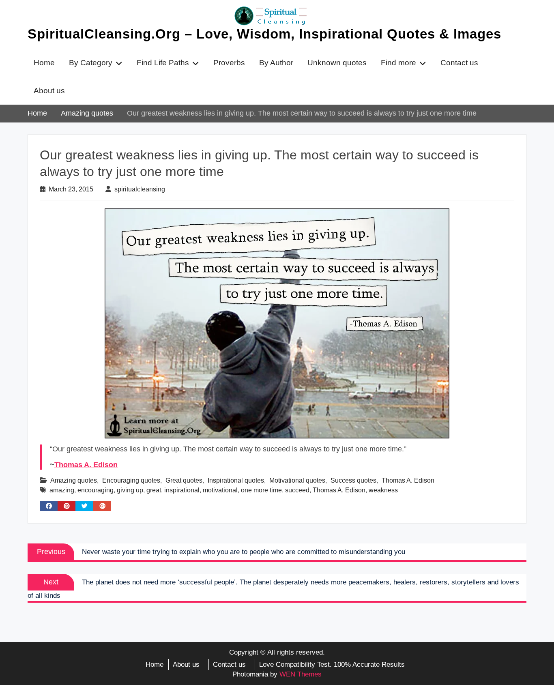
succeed (297, 490)
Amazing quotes (73, 480)
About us (49, 90)
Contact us (459, 62)
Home (44, 62)
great (153, 490)
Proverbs (229, 62)
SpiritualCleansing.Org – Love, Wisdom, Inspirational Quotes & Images (264, 33)
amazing (61, 490)
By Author (276, 62)
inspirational (182, 490)
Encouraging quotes (131, 480)
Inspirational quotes (236, 480)
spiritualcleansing (139, 189)
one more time (261, 490)
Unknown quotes (337, 62)
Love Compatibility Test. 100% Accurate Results (332, 664)
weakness (383, 490)
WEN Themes (300, 674)
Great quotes (183, 480)
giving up (130, 490)
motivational (220, 490)
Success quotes (353, 480)
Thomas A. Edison (86, 465)
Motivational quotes (297, 480)
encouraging (95, 490)
